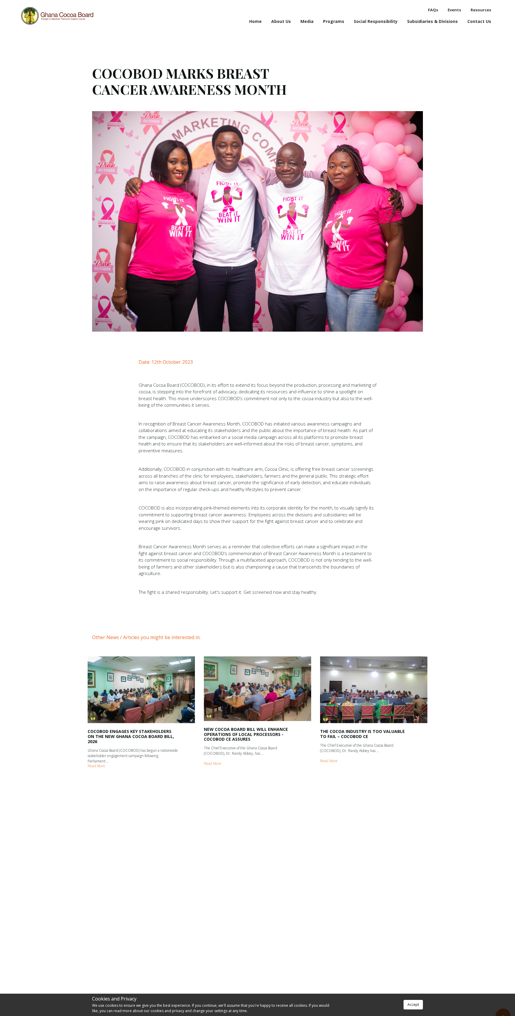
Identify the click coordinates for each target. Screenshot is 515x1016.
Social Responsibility (376, 21)
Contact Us (479, 21)
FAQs (433, 10)
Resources (481, 10)
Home (255, 21)
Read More (96, 765)
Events (454, 10)
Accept (413, 1004)
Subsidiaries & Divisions (432, 21)
